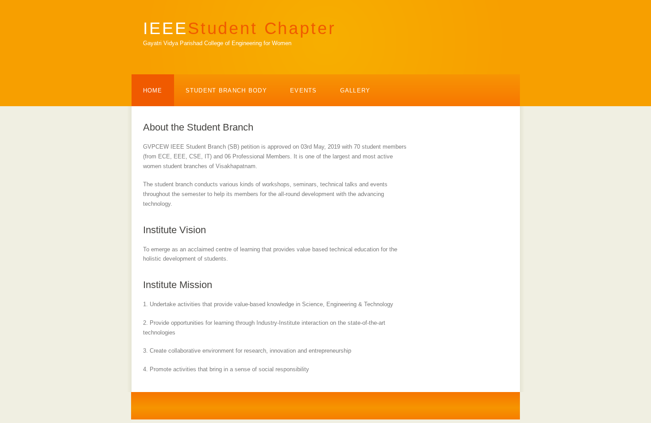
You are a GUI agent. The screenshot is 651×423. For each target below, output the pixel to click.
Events (303, 90)
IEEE (239, 28)
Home (153, 90)
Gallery (355, 90)
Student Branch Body (226, 90)
